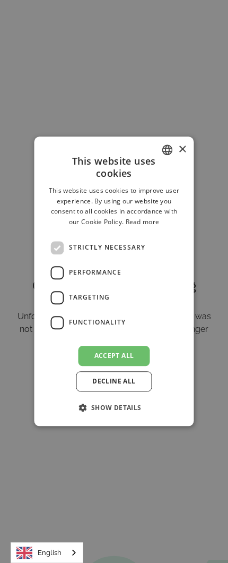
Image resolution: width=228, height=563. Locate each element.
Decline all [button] (113, 381)
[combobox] (47, 552)
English (50, 553)
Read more (143, 221)
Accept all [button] (114, 355)
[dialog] (114, 281)
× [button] (182, 149)
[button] (113, 408)
